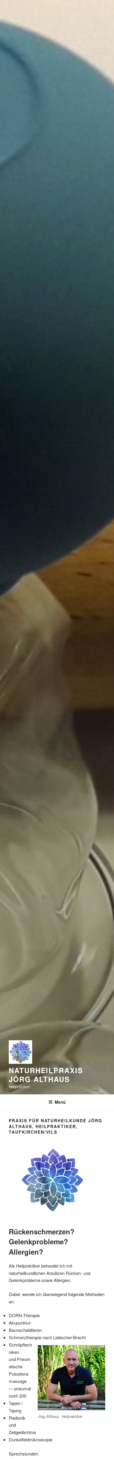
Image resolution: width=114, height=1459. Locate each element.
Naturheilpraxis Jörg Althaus (46, 1074)
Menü (60, 1102)
